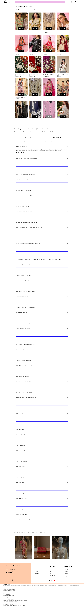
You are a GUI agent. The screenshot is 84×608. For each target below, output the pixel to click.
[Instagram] (51, 580)
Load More (42, 125)
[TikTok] (52, 580)
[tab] (19, 141)
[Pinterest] (56, 580)
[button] (71, 2)
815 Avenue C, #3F (9, 568)
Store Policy (67, 569)
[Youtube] (54, 580)
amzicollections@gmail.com (11, 571)
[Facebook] (49, 580)
